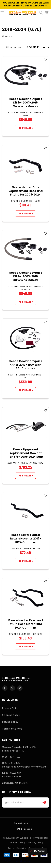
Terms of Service (12, 728)
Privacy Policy (10, 708)
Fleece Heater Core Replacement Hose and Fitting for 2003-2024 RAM (25, 192)
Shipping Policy (11, 715)
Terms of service (17, 848)
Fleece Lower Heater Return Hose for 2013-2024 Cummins (25, 538)
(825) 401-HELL (11, 756)
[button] (3, 14)
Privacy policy (35, 842)
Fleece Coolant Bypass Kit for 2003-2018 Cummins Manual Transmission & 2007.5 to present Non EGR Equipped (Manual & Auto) (25, 110)
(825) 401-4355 (11, 762)
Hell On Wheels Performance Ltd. (29, 837)
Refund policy (10, 722)
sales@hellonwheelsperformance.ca (24, 766)
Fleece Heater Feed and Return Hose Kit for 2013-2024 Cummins (25, 623)
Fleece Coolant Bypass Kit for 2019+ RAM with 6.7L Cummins (25, 364)
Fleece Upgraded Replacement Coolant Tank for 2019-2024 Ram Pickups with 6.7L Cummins (25, 457)
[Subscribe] (44, 802)
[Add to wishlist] (45, 60)
